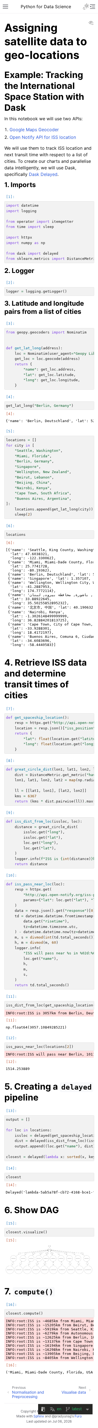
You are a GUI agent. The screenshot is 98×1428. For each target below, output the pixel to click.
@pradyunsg (61, 1416)
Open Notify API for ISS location (43, 137)
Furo (78, 1416)
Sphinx (38, 1416)
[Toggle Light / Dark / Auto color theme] (86, 6)
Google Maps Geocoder (34, 129)
